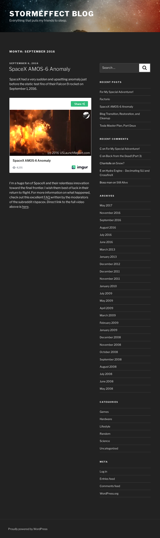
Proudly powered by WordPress (27, 529)
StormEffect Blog (51, 13)
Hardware (106, 419)
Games (104, 411)
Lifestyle (105, 426)
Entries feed (107, 478)
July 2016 (106, 234)
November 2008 (110, 344)
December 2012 (110, 264)
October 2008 (109, 352)
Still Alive (122, 182)
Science (105, 441)
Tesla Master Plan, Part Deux (118, 125)
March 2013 (107, 249)
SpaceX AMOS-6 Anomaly (39, 69)
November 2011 (110, 278)
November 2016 (110, 212)
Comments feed (110, 486)
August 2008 (108, 366)
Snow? (120, 163)
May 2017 (106, 205)
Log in (103, 471)
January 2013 (108, 256)
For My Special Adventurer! (116, 91)
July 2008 (106, 374)
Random (105, 433)
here (25, 207)
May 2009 (106, 300)
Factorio (105, 99)
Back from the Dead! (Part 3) (124, 156)
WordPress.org (109, 493)
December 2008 (110, 337)
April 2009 (106, 308)
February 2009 (109, 322)
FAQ (47, 197)
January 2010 (108, 286)
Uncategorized (109, 448)
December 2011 (110, 271)
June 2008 (106, 381)
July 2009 (106, 293)
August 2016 (108, 227)
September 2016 (110, 220)
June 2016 (106, 242)
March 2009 (108, 315)
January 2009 (108, 330)
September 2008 (111, 359)
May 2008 (106, 388)
